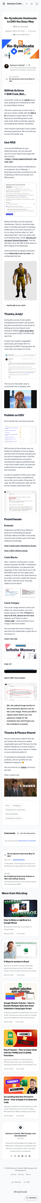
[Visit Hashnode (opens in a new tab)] (20, 1192)
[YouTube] (22, 1156)
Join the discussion (27, 833)
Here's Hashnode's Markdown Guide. (20, 545)
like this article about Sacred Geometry (20, 239)
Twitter (24, 767)
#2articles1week (12, 814)
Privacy (21, 1174)
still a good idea (26, 330)
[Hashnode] (29, 1156)
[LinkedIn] (29, 65)
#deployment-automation (15, 809)
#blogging (17, 805)
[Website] (26, 1156)
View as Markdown (23, 35)
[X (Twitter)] (27, 65)
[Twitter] (11, 1156)
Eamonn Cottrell (17, 65)
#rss (7, 805)
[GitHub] (15, 1156)
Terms (28, 1174)
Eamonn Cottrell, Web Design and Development (15, 3)
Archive (13, 1174)
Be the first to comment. (27, 841)
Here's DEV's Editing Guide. (16, 550)
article (27, 100)
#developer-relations (13, 818)
